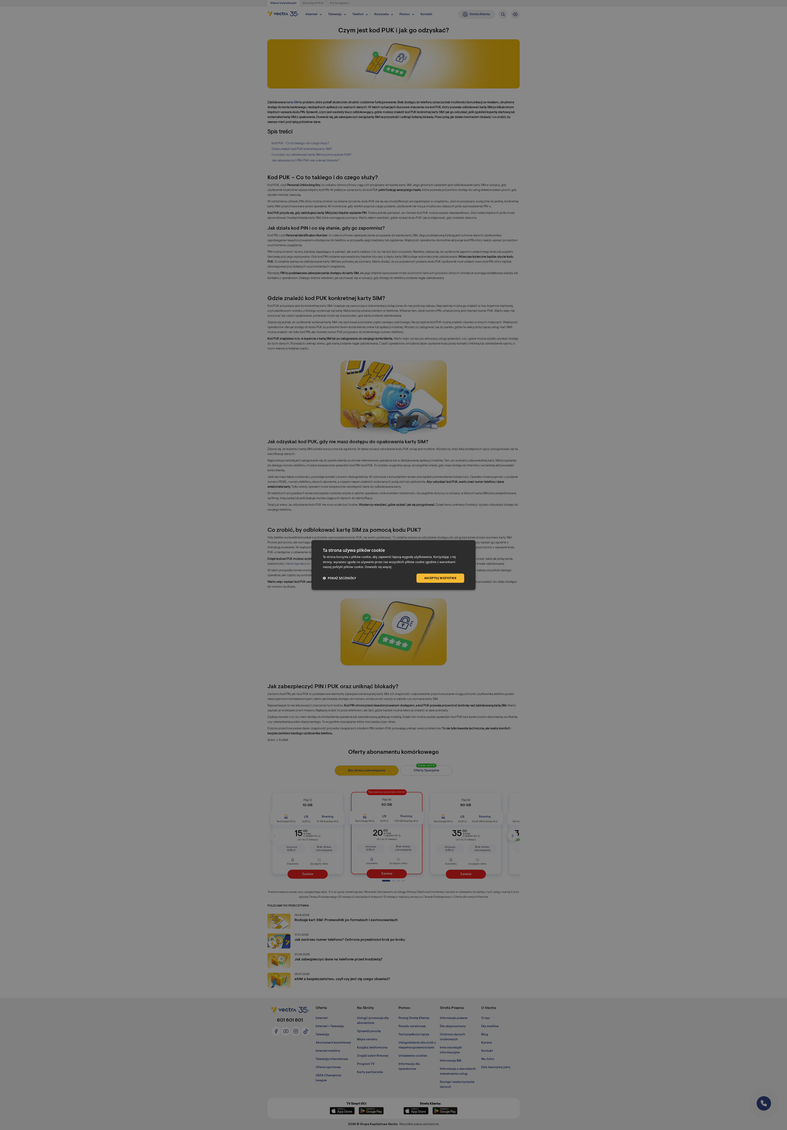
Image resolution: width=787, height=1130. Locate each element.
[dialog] (393, 565)
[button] (339, 578)
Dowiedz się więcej (378, 567)
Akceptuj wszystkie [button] (440, 578)
